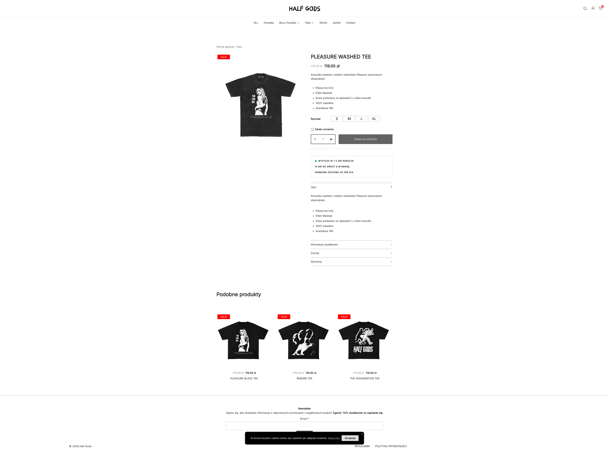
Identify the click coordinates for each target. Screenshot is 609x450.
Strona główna (225, 46)
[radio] (336, 119)
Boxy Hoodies (287, 22)
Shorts (323, 22)
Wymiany (316, 261)
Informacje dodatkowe (324, 244)
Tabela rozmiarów (324, 129)
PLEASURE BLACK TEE (244, 378)
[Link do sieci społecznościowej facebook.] (300, 397)
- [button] (315, 138)
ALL (256, 22)
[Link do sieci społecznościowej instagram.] (309, 397)
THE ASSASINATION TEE (365, 378)
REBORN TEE (304, 378)
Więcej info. (334, 438)
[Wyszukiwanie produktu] (585, 8)
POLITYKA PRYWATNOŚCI (391, 446)
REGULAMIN (362, 446)
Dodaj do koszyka (365, 139)
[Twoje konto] (593, 8)
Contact (350, 22)
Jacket (337, 22)
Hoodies (269, 22)
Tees (308, 22)
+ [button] (331, 138)
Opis (313, 187)
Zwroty (315, 253)
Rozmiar (316, 118)
